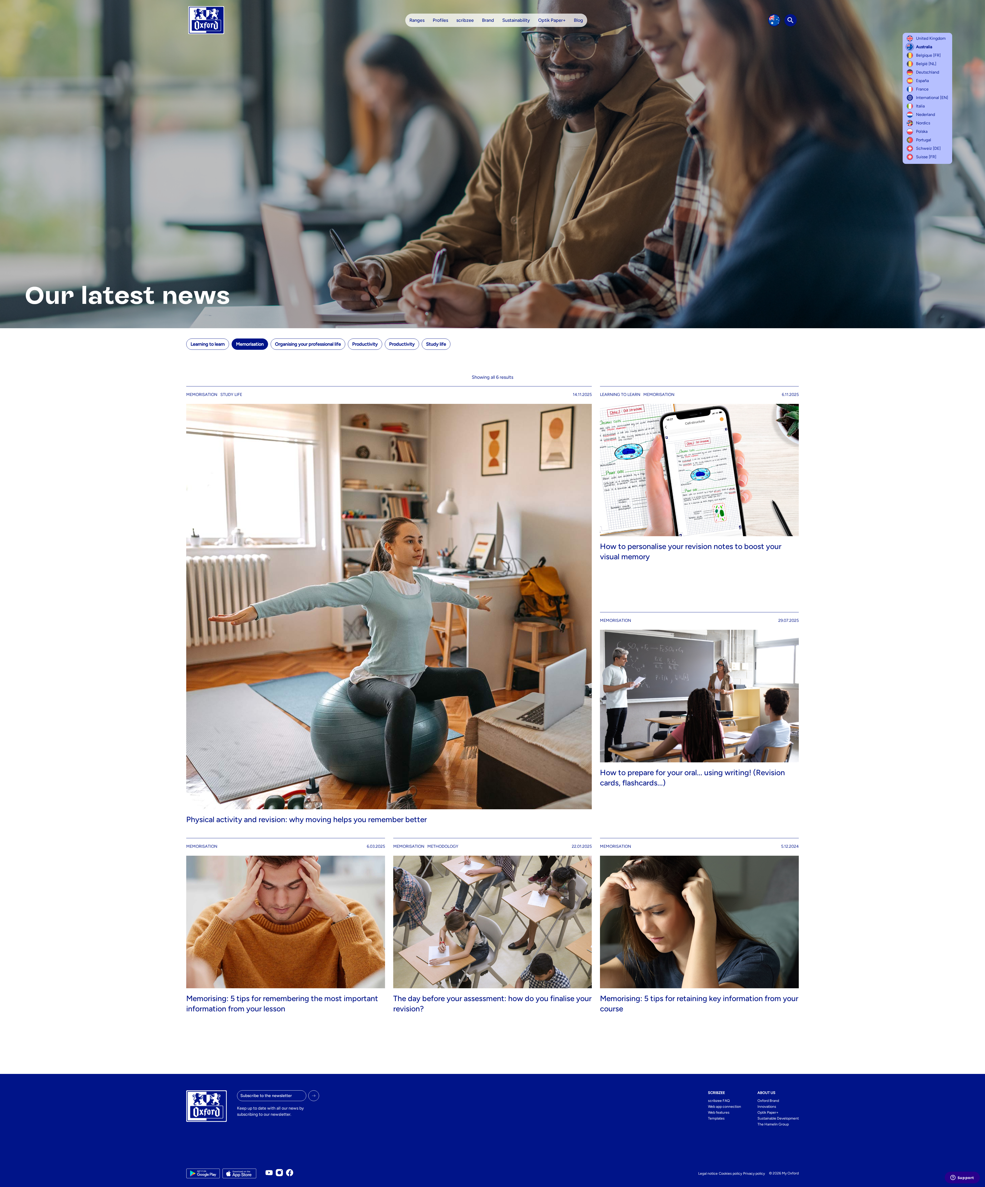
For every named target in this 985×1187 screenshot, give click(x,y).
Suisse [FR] (926, 156)
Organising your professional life (308, 344)
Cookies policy (730, 1173)
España (922, 80)
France (922, 89)
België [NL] (926, 63)
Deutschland (927, 72)
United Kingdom (931, 38)
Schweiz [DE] (928, 148)
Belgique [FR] (928, 55)
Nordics (923, 123)
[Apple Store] (239, 1173)
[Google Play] (203, 1173)
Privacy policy (754, 1173)
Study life (436, 344)
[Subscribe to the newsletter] (313, 1095)
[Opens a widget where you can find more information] (962, 1178)
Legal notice (708, 1173)
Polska (922, 131)
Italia (920, 106)
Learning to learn (208, 344)
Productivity (365, 344)
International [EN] (932, 97)
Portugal (923, 139)
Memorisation (250, 344)
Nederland (925, 114)
